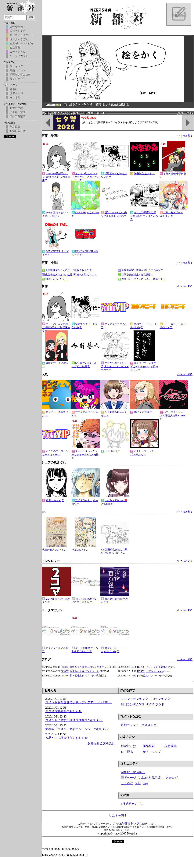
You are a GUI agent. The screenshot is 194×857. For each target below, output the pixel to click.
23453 (141, 671)
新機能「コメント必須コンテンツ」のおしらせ (77, 729)
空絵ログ (148, 675)
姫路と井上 (52, 363)
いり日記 (109, 451)
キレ (167, 215)
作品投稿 (179, 14)
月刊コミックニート (22, 35)
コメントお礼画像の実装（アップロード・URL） (78, 702)
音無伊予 (158, 279)
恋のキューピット (144, 324)
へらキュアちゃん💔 (116, 500)
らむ (103, 415)
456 (140, 675)
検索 (31, 17)
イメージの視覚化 (156, 666)
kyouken (105, 503)
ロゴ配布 (127, 751)
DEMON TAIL (53, 251)
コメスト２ (148, 725)
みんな (85, 602)
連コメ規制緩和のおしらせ (63, 711)
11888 (65, 671)
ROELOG (76, 549)
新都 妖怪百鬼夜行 (115, 598)
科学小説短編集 (130, 274)
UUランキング (160, 698)
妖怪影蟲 (139, 173)
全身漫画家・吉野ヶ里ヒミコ (137, 270)
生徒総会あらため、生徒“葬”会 (62, 274)
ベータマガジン (19, 55)
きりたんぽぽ (49, 216)
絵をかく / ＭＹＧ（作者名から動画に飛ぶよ (99, 104)
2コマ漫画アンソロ (56, 598)
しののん (64, 363)
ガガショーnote (154, 671)
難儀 (48, 500)
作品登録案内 (18, 116)
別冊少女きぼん (19, 39)
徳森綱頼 (145, 274)
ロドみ (120, 215)
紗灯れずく (87, 274)
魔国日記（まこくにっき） (136, 279)
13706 (141, 666)
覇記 (136, 412)
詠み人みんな (81, 270)
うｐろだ (127, 783)
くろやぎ (144, 412)
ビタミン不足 (53, 648)
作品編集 (170, 746)
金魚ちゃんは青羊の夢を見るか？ (88, 666)
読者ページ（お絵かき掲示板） (142, 777)
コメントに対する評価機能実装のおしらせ (74, 720)
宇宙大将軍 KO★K (175, 415)
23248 (65, 675)
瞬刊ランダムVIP (132, 704)
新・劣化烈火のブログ (82, 675)
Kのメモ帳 (93, 454)
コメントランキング (134, 698)
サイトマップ (152, 751)
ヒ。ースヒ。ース (173, 324)
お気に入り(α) (18, 130)
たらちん (56, 500)
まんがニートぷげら (22, 43)
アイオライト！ (83, 500)
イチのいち (110, 651)
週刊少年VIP (17, 26)
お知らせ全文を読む (101, 743)
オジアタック (112, 324)
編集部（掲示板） (133, 772)
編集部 (14, 89)
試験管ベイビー (113, 173)
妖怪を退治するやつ (57, 212)
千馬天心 (181, 173)
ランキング (16, 66)
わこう (60, 279)
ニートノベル (18, 51)
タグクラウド (155, 704)
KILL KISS (80, 212)
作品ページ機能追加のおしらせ (66, 737)
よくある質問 (18, 112)
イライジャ (93, 212)
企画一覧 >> (185, 113)
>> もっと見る (184, 135)
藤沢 (157, 270)
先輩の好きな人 (50, 549)
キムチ (123, 324)
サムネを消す (118, 815)
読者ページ (16, 93)
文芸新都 (15, 47)
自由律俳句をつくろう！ (58, 270)
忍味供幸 (82, 366)
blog (145, 783)
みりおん (138, 454)
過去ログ (172, 777)
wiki (138, 783)
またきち (153, 215)
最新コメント (130, 725)
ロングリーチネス (56, 412)
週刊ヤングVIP (18, 30)
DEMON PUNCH (84, 251)
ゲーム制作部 (82, 648)
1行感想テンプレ (132, 803)
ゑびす (148, 173)
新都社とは (128, 746)
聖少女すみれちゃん (116, 412)
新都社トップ (130, 823)
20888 (65, 666)
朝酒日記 (50, 279)
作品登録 (149, 746)
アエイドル (81, 412)
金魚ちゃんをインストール (84, 671)
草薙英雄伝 (169, 173)
